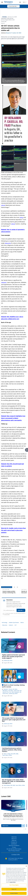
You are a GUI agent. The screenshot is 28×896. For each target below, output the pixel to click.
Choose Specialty (12, 6)
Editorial (14, 840)
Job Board (14, 844)
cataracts (3, 282)
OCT (16, 625)
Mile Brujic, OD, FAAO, (8, 690)
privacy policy (7, 614)
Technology (4, 622)
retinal (3, 205)
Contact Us (14, 842)
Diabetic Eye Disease (14, 622)
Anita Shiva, (5, 693)
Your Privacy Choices (14, 850)
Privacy (14, 847)
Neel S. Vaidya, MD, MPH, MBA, (11, 753)
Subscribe (20, 610)
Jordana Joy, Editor (8, 660)
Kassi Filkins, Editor (7, 755)
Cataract (11, 625)
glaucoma (8, 243)
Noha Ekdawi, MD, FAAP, (9, 785)
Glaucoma (4, 625)
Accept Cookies (14, 893)
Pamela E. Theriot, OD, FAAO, (10, 689)
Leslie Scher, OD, (18, 690)
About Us (14, 838)
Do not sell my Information (14, 849)
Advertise (14, 837)
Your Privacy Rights (14, 885)
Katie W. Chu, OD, (7, 692)
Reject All (14, 889)
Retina (22, 622)
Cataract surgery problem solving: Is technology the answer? (7, 592)
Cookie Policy (12, 882)
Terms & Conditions (14, 845)
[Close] (26, 866)
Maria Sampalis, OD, (16, 692)
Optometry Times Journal (7, 18)
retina (21, 217)
